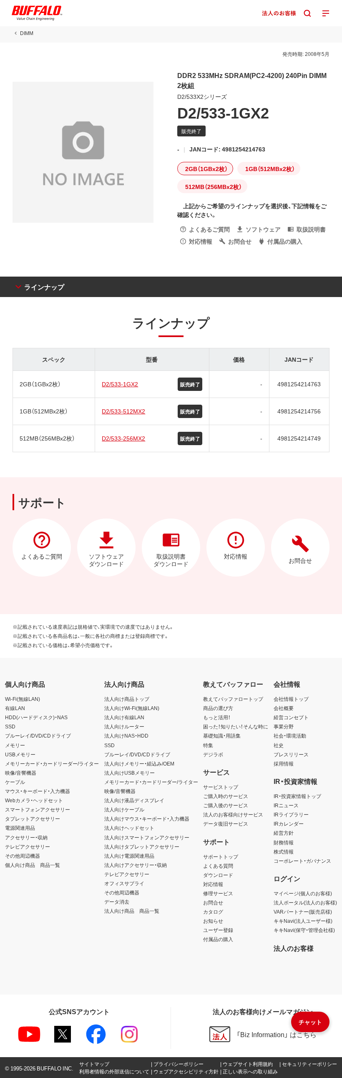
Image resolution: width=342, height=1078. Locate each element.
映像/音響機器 (20, 772)
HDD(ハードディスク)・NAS (36, 717)
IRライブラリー (291, 814)
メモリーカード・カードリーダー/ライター (52, 763)
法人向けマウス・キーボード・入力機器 (146, 818)
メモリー (15, 745)
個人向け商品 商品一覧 (32, 865)
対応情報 (213, 884)
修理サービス (218, 893)
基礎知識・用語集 (222, 735)
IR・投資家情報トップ (297, 796)
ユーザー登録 (218, 930)
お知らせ (213, 920)
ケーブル (15, 782)
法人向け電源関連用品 (129, 855)
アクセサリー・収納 (26, 837)
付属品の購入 (218, 939)
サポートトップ (220, 856)
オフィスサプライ (124, 883)
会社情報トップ (291, 699)
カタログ (213, 911)
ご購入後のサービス (225, 805)
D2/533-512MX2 (123, 411)
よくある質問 (218, 865)
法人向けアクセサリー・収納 (135, 865)
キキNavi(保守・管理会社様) (304, 930)
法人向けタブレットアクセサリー (141, 846)
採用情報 (284, 763)
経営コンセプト (291, 717)
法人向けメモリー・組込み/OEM (139, 763)
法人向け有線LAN (124, 717)
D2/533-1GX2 (120, 384)
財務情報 (284, 842)
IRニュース (286, 805)
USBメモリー (20, 754)
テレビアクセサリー (27, 846)
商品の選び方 (218, 708)
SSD (10, 726)
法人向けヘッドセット (129, 827)
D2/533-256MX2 (123, 438)
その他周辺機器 (22, 855)
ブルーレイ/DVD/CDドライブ (38, 735)
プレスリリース (291, 754)
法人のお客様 (294, 948)
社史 (279, 745)
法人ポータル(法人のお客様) (305, 902)
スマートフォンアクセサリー (37, 809)
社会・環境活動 (290, 735)
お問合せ (213, 902)
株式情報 (284, 851)
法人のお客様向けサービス (233, 814)
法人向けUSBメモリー (129, 772)
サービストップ (220, 787)
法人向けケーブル (124, 809)
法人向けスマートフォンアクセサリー (146, 837)
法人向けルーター (124, 726)
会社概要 (284, 708)
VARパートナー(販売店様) (303, 911)
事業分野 (284, 726)
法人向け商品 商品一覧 (131, 910)
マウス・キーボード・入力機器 (37, 791)
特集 (208, 745)
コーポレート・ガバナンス (302, 860)
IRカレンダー (289, 823)
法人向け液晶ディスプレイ (134, 800)
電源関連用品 (20, 827)
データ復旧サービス (225, 823)
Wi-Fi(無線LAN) (22, 699)
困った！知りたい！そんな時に (235, 726)
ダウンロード (218, 875)
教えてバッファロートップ (233, 699)
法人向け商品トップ (126, 699)
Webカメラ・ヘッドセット (34, 800)
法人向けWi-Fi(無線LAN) (131, 708)
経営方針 (284, 832)
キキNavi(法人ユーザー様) (303, 920)
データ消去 (116, 901)
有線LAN (15, 708)
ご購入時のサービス (225, 796)
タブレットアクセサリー (32, 818)
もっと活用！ (217, 717)
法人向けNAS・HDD (126, 735)
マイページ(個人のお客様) (303, 893)
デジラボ (213, 754)
